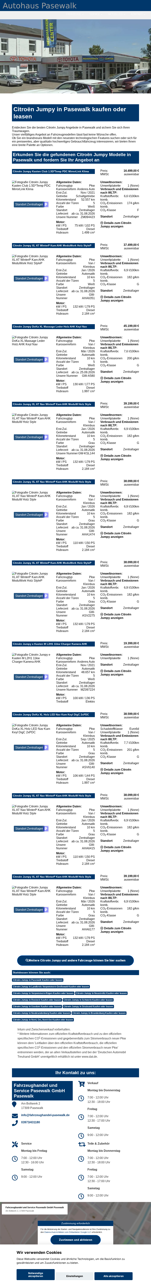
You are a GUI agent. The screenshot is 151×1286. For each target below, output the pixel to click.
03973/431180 (30, 1122)
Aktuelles (115, 14)
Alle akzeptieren (113, 1276)
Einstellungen (74, 1276)
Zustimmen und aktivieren (75, 1239)
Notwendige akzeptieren (35, 1275)
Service (94, 14)
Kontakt (137, 14)
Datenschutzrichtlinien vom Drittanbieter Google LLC (67, 1232)
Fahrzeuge (73, 14)
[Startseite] (40, 5)
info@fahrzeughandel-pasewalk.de (45, 1115)
